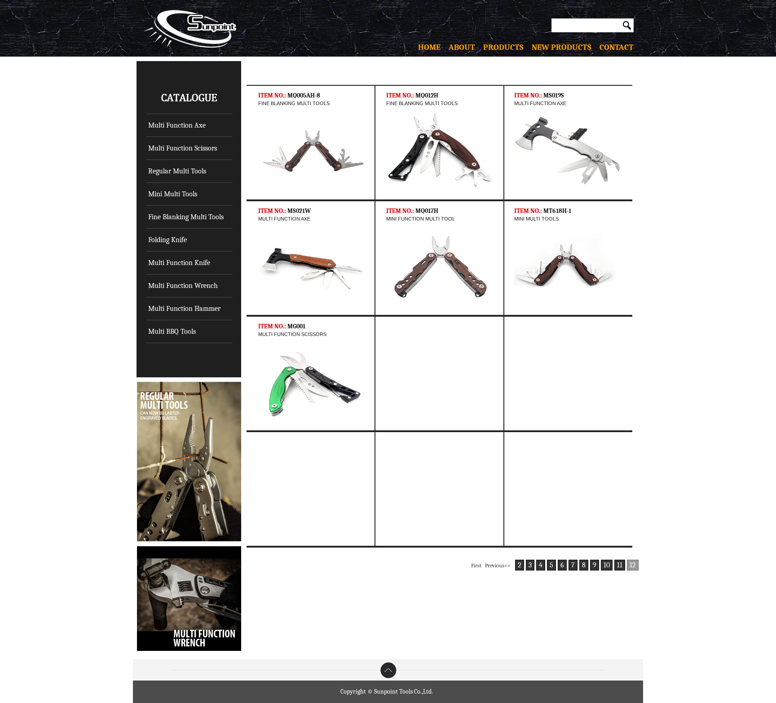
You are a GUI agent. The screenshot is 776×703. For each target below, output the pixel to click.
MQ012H (426, 95)
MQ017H (426, 211)
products (507, 47)
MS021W (299, 211)
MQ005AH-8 (303, 95)
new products (561, 47)
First (476, 565)
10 (607, 565)
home (433, 47)
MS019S (553, 95)
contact (612, 47)
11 (619, 565)
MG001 (296, 326)
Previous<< (498, 565)
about (466, 47)
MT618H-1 (557, 211)
